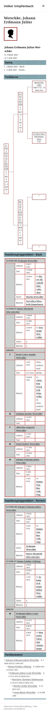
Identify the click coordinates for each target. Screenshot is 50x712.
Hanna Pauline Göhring (29, 561)
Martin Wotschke (34, 296)
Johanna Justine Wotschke (29, 413)
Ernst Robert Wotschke (28, 444)
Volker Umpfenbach (18, 6)
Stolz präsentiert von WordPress (20, 707)
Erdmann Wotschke (28, 260)
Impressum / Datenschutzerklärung (17, 706)
